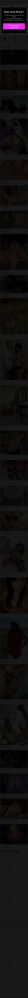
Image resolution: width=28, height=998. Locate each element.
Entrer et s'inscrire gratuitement (14, 26)
